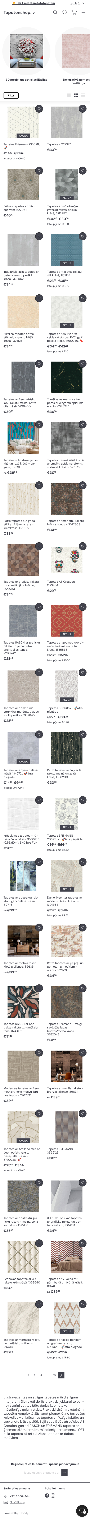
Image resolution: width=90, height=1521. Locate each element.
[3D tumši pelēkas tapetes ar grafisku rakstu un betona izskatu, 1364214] (66, 1205)
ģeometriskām (15, 1430)
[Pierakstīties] (64, 1472)
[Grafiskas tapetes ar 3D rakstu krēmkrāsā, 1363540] (23, 1265)
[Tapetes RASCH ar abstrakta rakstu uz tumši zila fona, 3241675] (23, 1011)
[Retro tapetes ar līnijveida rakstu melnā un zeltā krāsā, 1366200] (66, 757)
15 (54, 1375)
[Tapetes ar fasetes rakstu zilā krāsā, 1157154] (66, 260)
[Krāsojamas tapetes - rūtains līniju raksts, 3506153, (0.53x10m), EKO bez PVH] (23, 823)
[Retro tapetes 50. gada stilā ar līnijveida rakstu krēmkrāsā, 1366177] (23, 508)
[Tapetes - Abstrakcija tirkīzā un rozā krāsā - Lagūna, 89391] (23, 447)
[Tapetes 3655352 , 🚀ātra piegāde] (66, 696)
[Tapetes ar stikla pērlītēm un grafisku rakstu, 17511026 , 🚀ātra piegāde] (66, 1330)
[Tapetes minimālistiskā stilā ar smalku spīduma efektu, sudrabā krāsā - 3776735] (66, 447)
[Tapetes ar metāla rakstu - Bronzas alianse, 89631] (66, 1074)
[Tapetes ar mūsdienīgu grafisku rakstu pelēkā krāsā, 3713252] (66, 196)
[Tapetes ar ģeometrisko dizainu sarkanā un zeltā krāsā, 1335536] (66, 632)
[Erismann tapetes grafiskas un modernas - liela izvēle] (40, 1426)
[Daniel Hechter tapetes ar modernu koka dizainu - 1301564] (66, 887)
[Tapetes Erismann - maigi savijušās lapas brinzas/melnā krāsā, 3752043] (66, 1013)
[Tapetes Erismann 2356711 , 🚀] (23, 133)
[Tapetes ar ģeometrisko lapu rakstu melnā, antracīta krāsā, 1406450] (23, 387)
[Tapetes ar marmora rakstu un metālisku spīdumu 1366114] (23, 1327)
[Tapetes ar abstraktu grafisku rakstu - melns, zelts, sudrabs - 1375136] (23, 1205)
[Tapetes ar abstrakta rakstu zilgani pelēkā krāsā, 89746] (23, 885)
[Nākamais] (61, 1375)
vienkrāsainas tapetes (36, 1417)
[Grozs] (74, 12)
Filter (11, 95)
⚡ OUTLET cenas (33, 3)
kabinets (57, 1405)
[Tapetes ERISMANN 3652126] (66, 1135)
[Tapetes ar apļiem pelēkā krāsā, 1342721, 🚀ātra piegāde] (23, 760)
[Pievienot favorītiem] (39, 109)
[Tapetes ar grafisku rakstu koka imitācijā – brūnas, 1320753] (23, 569)
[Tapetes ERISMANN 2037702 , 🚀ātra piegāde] (66, 824)
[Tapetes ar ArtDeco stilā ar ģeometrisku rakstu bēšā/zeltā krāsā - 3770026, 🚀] (23, 1140)
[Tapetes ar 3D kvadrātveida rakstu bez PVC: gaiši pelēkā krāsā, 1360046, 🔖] (66, 324)
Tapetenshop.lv (19, 12)
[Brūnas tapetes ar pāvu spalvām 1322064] (23, 192)
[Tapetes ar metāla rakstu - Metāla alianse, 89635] (23, 949)
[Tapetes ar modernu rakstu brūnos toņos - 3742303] (66, 506)
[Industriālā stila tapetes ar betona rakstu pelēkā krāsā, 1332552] (23, 259)
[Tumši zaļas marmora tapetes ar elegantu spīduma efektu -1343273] (66, 387)
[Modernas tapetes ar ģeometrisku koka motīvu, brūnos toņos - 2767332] (23, 1076)
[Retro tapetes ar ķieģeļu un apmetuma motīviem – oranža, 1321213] (66, 950)
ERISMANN (54, 1426)
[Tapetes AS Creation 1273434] (66, 567)
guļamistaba (31, 1409)
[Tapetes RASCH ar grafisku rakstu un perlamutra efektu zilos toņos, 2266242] (23, 632)
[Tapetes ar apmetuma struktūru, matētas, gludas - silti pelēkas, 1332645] (23, 695)
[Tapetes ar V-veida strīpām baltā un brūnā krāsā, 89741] (66, 1266)
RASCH (35, 1426)
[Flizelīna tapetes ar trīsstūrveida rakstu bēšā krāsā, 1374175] (23, 321)
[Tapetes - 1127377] (66, 128)
